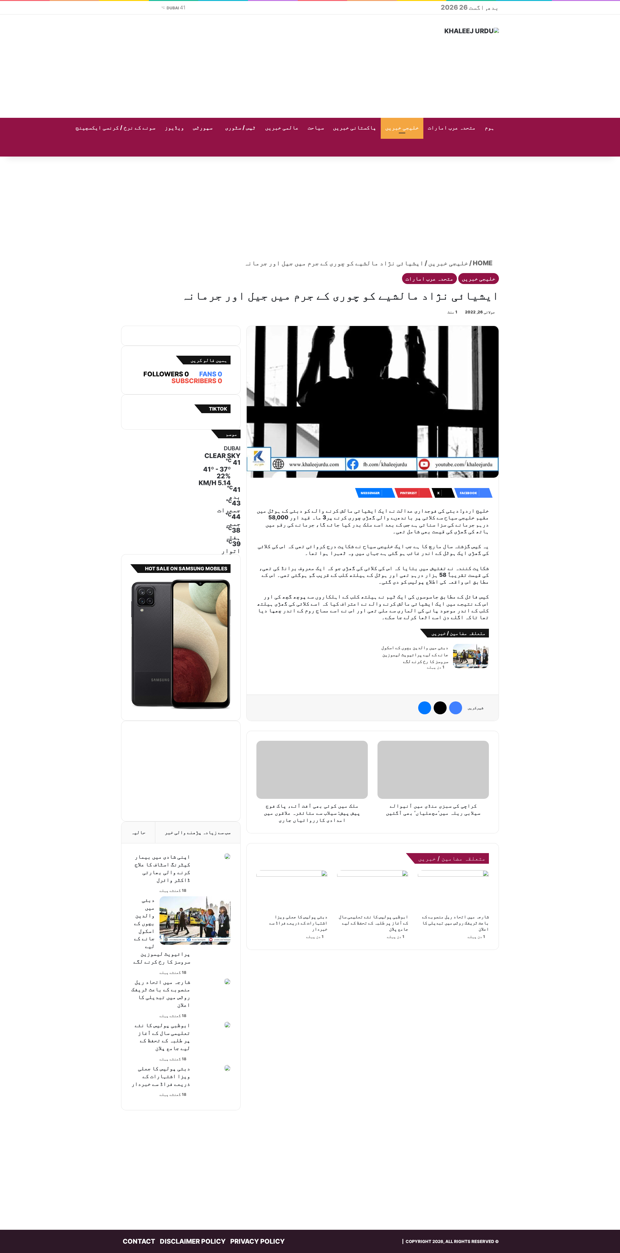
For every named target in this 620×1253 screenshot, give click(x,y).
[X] (440, 707)
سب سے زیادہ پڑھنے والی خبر (198, 832)
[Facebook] (455, 707)
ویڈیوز (174, 127)
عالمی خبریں (282, 127)
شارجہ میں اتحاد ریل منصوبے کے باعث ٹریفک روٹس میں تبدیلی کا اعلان (455, 923)
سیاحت (316, 127)
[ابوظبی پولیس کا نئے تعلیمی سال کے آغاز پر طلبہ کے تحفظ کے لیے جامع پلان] (372, 890)
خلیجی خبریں (402, 127)
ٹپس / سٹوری (240, 127)
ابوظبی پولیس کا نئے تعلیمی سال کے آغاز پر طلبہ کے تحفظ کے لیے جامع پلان (373, 923)
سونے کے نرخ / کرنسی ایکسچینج (115, 127)
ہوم (489, 127)
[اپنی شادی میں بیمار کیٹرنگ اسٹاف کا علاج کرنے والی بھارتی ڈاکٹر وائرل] (227, 856)
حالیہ (138, 832)
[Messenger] (424, 707)
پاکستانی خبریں (354, 127)
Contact (139, 1241)
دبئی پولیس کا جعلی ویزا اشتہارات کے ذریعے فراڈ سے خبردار (298, 923)
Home (483, 263)
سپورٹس (202, 127)
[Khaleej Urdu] (471, 31)
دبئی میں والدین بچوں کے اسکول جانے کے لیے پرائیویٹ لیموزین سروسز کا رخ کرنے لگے (414, 654)
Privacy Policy (257, 1241)
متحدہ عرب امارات (452, 127)
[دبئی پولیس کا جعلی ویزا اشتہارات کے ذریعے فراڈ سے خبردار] (291, 890)
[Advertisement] (245, 66)
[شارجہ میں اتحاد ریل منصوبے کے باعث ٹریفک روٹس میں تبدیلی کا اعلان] (453, 890)
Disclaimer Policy (193, 1241)
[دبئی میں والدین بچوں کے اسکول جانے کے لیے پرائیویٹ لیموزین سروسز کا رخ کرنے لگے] (471, 656)
